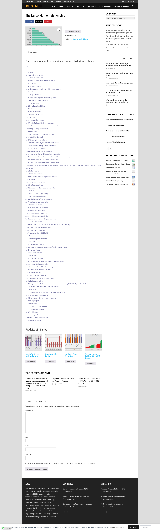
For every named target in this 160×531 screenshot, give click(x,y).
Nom (27, 437)
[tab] (109, 58)
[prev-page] (107, 148)
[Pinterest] (128, 1)
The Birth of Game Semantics (115, 136)
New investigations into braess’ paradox (119, 83)
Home (53, 6)
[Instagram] (131, 1)
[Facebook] (120, 1)
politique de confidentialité (117, 527)
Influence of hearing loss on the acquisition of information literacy (117, 101)
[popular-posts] (109, 58)
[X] (126, 1)
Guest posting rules (69, 1)
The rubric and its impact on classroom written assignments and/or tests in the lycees (119, 38)
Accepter (133, 527)
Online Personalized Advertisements (113, 496)
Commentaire (30, 410)
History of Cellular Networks (115, 142)
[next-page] (110, 148)
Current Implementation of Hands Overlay (119, 120)
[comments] (123, 58)
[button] (59, 29)
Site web (28, 454)
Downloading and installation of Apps (118, 131)
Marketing (106, 484)
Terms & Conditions (55, 1)
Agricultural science (121, 6)
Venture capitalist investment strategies (76, 496)
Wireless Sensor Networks (115, 125)
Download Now (73, 31)
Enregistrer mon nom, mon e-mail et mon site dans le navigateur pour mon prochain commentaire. (62, 463)
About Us (45, 1)
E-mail (28, 446)
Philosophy (92, 6)
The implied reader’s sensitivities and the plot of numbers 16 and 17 (119, 91)
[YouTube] (123, 1)
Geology (61, 6)
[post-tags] (131, 58)
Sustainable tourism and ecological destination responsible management (118, 65)
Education (70, 6)
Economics (81, 6)
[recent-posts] (116, 58)
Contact (38, 1)
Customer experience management (112, 504)
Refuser (145, 527)
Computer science (105, 6)
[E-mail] (133, 1)
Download (31, 361)
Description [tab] (32, 52)
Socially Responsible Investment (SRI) (75, 489)
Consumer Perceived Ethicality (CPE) (113, 489)
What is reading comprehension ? (117, 44)
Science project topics (80, 39)
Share (30, 21)
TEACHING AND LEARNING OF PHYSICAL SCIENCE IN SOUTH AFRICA (89, 381)
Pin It (48, 21)
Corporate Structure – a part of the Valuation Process (63, 380)
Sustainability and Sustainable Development (77, 504)
